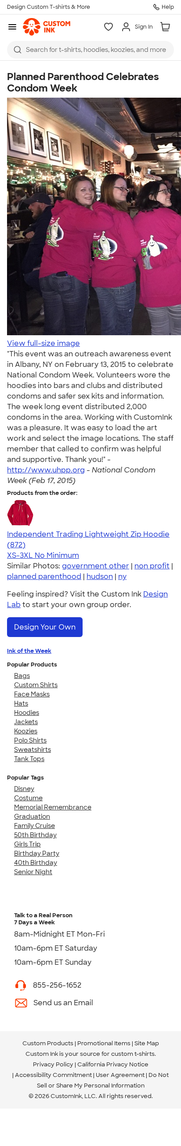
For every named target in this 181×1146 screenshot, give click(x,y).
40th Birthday (35, 863)
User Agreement (120, 1075)
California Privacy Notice (112, 1064)
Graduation (32, 816)
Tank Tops (29, 759)
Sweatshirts (32, 750)
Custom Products (47, 1043)
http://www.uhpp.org (46, 470)
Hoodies (26, 713)
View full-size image (43, 343)
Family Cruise (34, 826)
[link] (46, 27)
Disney (24, 789)
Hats (21, 703)
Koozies (25, 731)
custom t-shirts (133, 1054)
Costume (28, 798)
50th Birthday (35, 835)
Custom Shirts (36, 685)
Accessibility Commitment (53, 1075)
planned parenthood (44, 576)
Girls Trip (27, 844)
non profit (152, 566)
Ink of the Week (29, 651)
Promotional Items (103, 1043)
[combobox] (90, 50)
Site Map (146, 1043)
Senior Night (33, 872)
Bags (22, 676)
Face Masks (32, 694)
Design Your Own (45, 627)
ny (122, 576)
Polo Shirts (30, 740)
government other (95, 566)
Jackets (26, 722)
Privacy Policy (53, 1064)
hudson (100, 576)
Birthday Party (36, 853)
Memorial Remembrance (52, 807)
